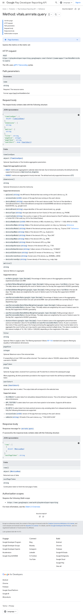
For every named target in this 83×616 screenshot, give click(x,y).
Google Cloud (60, 559)
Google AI (6, 594)
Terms (5, 606)
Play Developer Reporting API (31, 2)
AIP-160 (50, 341)
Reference (41, 9)
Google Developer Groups (11, 546)
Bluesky (32, 546)
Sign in (78, 2)
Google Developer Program (12, 542)
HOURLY (8, 175)
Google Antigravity (62, 556)
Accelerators (7, 552)
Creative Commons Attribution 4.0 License (61, 523)
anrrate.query (27, 429)
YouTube (32, 559)
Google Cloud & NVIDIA (10, 556)
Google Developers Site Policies (61, 525)
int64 (19, 198)
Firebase (59, 549)
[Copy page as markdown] (56, 14)
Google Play (60, 563)
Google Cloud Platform (10, 590)
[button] (41, 40)
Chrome (59, 546)
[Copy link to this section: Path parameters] (22, 71)
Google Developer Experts (11, 549)
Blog (30, 542)
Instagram (32, 549)
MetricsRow (19, 449)
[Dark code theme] (78, 115)
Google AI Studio (61, 552)
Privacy (11, 606)
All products (7, 597)
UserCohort (26, 142)
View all (58, 566)
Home (4, 9)
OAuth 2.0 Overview (32, 507)
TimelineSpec (18, 119)
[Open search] (56, 2)
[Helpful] (75, 9)
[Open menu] (3, 2)
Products (12, 9)
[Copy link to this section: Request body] (18, 100)
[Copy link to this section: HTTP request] (18, 51)
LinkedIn (32, 552)
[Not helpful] (78, 9)
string (16, 195)
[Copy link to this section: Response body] (20, 424)
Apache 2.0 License (32, 525)
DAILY (8, 170)
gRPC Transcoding (21, 65)
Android (59, 542)
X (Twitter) (33, 556)
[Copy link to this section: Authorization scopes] (26, 494)
